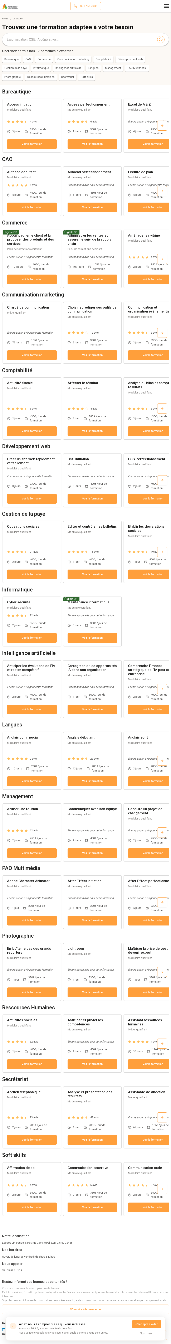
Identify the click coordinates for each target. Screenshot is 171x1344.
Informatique (41, 67)
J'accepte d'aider (147, 1324)
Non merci (146, 1333)
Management (113, 67)
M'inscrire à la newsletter (85, 1309)
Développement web (130, 59)
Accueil (5, 19)
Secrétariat (67, 76)
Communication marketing (73, 59)
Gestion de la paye (15, 67)
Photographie (12, 76)
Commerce (44, 59)
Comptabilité (103, 59)
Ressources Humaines (40, 76)
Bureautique (11, 59)
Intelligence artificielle (68, 67)
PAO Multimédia (137, 67)
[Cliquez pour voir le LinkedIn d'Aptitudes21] (3, 1329)
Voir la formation (32, 143)
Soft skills (87, 76)
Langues (93, 67)
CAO (28, 59)
